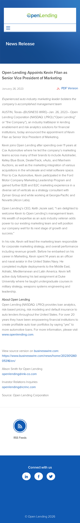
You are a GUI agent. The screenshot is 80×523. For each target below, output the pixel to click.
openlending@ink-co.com (19, 374)
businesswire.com (46, 351)
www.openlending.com (17, 334)
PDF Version (69, 88)
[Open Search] (8, 27)
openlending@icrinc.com (19, 387)
